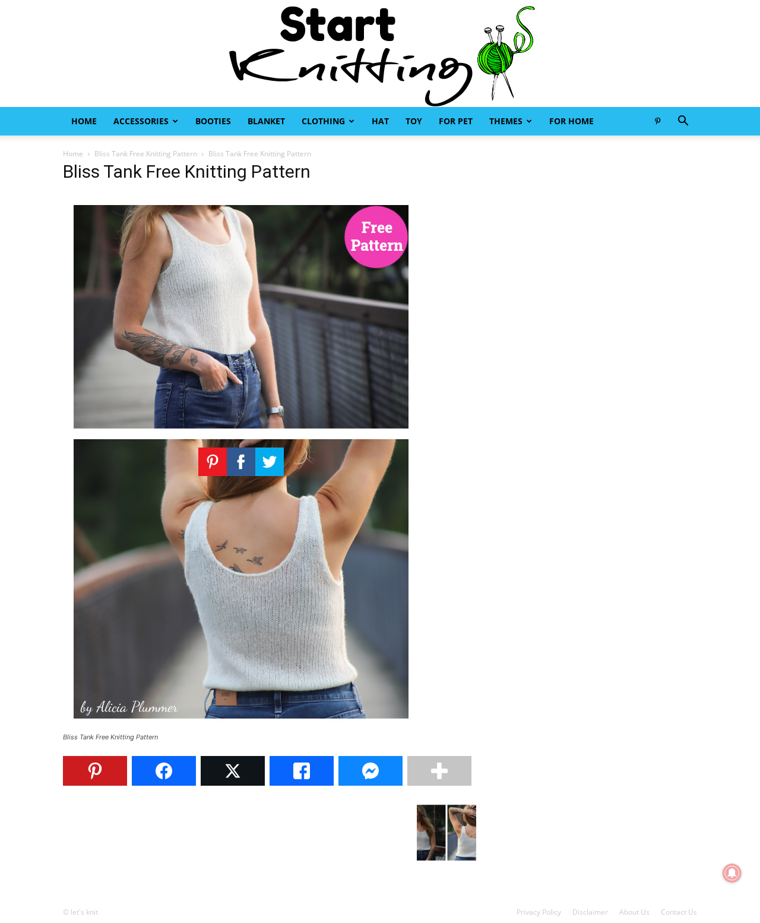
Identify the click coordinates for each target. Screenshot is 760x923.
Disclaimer (590, 912)
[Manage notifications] (732, 873)
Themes (505, 121)
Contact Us (679, 912)
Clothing (323, 121)
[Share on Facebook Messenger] (370, 771)
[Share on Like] (302, 771)
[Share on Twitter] (233, 771)
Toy (414, 121)
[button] (683, 122)
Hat (380, 121)
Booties (213, 121)
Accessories (141, 121)
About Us (634, 912)
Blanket (266, 121)
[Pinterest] (657, 121)
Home (84, 121)
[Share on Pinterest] (95, 771)
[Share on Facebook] (164, 771)
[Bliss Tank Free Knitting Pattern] (241, 726)
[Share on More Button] (439, 771)
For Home (571, 121)
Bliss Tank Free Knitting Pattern (145, 154)
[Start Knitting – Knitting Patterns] (380, 53)
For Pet (456, 121)
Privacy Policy (539, 912)
